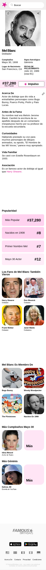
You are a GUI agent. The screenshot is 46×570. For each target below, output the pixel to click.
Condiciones (37, 559)
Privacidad (26, 559)
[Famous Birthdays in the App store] (15, 544)
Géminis (28, 62)
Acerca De (8, 559)
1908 (15, 62)
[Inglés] (7, 552)
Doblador (7, 53)
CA (20, 69)
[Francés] (23, 552)
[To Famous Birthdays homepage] (4, 5)
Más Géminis (10, 461)
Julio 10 (28, 71)
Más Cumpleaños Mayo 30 (18, 426)
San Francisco (9, 69)
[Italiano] (31, 552)
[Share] (8, 13)
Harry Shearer (14, 171)
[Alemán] (38, 552)
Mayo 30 (6, 62)
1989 (36, 71)
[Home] (23, 531)
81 (29, 73)
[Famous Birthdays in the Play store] (31, 544)
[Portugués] (15, 552)
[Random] (38, 13)
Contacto (17, 559)
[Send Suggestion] (43, 94)
